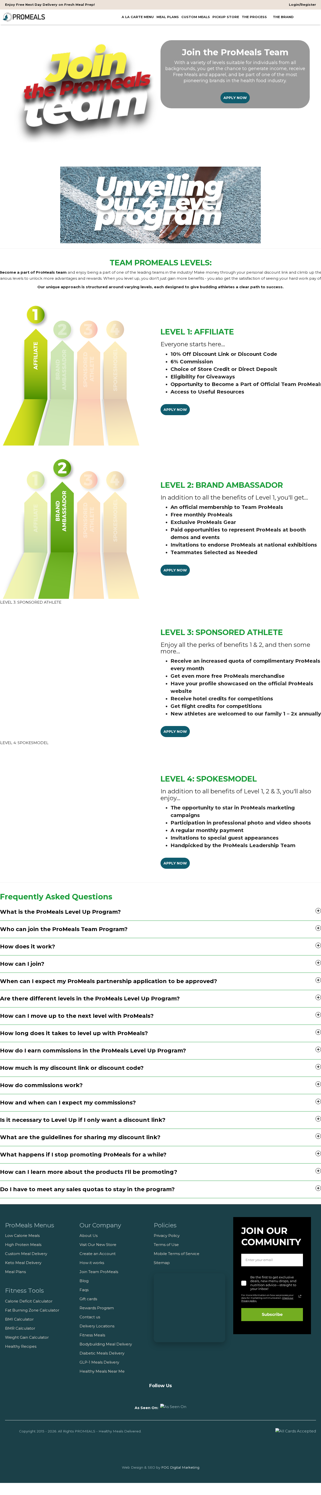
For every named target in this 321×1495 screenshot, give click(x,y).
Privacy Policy (167, 1235)
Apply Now (235, 97)
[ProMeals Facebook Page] (151, 1394)
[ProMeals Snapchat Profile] (179, 1394)
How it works (91, 1262)
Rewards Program (96, 1308)
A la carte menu (138, 17)
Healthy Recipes (20, 1346)
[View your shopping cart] (313, 17)
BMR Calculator (20, 1328)
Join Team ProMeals (98, 1271)
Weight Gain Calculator (27, 1337)
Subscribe (272, 1314)
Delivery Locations (96, 1326)
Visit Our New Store (97, 1244)
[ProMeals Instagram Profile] (160, 1394)
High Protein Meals (23, 1244)
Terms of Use (166, 1244)
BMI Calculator (19, 1319)
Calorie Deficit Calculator (28, 1301)
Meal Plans (15, 1271)
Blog (84, 1280)
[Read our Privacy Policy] (300, 1296)
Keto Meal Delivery (23, 1262)
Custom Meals (195, 17)
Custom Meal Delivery (26, 1253)
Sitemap (162, 1262)
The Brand (284, 17)
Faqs (84, 1289)
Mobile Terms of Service (176, 1253)
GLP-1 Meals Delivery (99, 1362)
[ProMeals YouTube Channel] (141, 1394)
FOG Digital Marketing (180, 1467)
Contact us (89, 1317)
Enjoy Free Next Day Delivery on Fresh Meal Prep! (50, 5)
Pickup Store (225, 17)
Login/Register (302, 5)
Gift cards (88, 1298)
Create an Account (97, 1253)
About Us (88, 1235)
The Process (255, 17)
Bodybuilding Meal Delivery (105, 1344)
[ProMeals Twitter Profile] (170, 1394)
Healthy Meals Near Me (102, 1371)
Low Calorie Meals (22, 1235)
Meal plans (167, 17)
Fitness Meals (92, 1335)
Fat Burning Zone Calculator (32, 1310)
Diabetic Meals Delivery (101, 1353)
